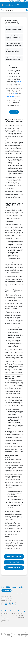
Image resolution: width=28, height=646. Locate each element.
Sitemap (15, 634)
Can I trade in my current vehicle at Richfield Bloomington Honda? (14, 58)
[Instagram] (6, 603)
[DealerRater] (15, 603)
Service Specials (13, 616)
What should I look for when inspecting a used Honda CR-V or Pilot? (13, 29)
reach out (15, 93)
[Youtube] (12, 603)
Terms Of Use (12, 635)
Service (12, 611)
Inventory (4, 611)
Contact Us (14, 112)
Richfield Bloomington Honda (4, 635)
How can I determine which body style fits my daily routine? (13, 44)
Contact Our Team (14, 568)
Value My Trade (21, 617)
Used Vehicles (4, 616)
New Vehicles (4, 613)
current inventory (10, 96)
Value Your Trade (14, 562)
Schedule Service (14, 613)
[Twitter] (9, 603)
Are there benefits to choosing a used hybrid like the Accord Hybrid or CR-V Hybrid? (14, 37)
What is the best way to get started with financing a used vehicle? (13, 51)
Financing (21, 611)
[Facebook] (2, 603)
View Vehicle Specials (14, 556)
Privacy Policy (8, 634)
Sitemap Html (19, 634)
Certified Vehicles (5, 618)
